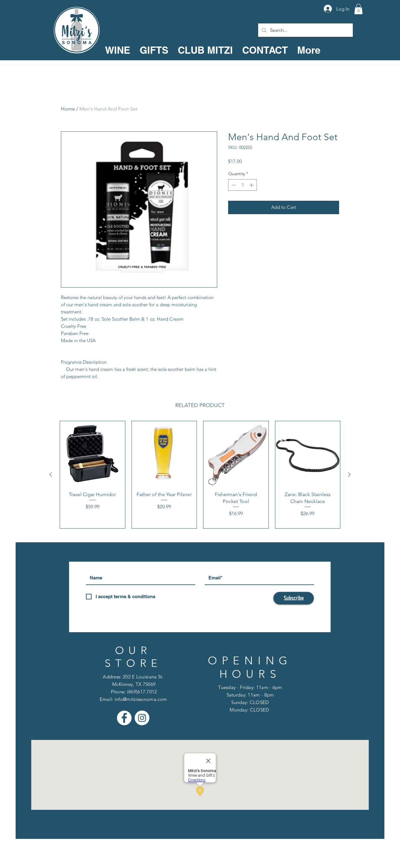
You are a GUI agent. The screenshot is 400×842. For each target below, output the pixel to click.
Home (68, 109)
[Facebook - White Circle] (124, 718)
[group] (200, 475)
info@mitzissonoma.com (141, 699)
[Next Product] (349, 474)
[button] (358, 9)
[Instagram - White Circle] (142, 718)
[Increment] (252, 185)
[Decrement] (233, 185)
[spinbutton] (242, 185)
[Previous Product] (50, 474)
